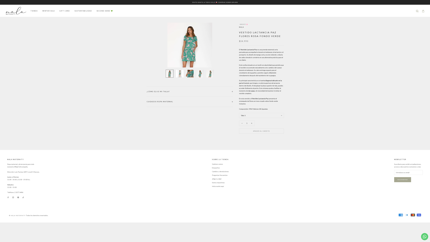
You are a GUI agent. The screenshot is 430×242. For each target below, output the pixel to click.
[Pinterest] (18, 197)
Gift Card (64, 11)
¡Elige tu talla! (217, 179)
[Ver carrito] (423, 11)
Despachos (216, 168)
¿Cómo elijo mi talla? (158, 91)
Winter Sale (48, 11)
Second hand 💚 (105, 11)
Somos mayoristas (218, 183)
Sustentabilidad (83, 11)
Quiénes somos (217, 164)
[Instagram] (13, 197)
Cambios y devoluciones (220, 171)
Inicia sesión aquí (218, 186)
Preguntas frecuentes (220, 175)
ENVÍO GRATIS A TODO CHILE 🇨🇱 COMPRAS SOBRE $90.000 (215, 2)
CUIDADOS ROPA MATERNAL (160, 102)
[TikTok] (23, 197)
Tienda (34, 11)
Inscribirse (402, 179)
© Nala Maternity (17, 215)
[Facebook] (8, 197)
